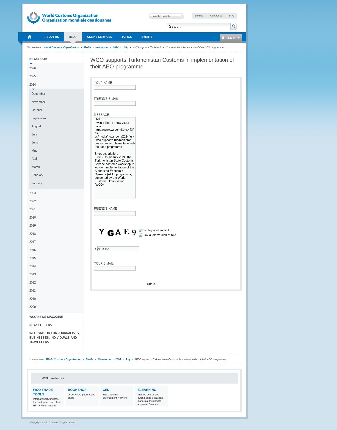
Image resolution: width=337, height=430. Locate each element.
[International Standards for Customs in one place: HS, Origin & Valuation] (60, 403)
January (37, 183)
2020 (32, 217)
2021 (32, 209)
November (38, 102)
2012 (32, 282)
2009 (32, 306)
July (125, 47)
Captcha (102, 249)
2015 (32, 258)
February (37, 175)
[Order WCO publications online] (94, 403)
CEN (106, 390)
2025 (32, 76)
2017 (32, 241)
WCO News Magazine (46, 317)
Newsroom (101, 47)
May (34, 150)
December (38, 93)
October (37, 110)
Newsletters (40, 325)
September (39, 118)
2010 (32, 298)
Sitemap (199, 15)
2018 (32, 233)
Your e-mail (103, 263)
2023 (32, 193)
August (36, 126)
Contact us (216, 15)
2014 (32, 266)
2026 (32, 68)
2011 (32, 290)
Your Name (103, 82)
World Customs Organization (62, 47)
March (36, 167)
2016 (32, 250)
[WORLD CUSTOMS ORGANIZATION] (29, 36)
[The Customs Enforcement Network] (129, 403)
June (35, 142)
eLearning (147, 390)
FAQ (231, 15)
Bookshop (77, 390)
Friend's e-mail (106, 98)
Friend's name (105, 208)
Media (87, 47)
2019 (32, 225)
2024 (116, 47)
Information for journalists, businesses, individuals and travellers (54, 337)
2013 (32, 274)
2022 (32, 201)
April (35, 158)
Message (101, 114)
